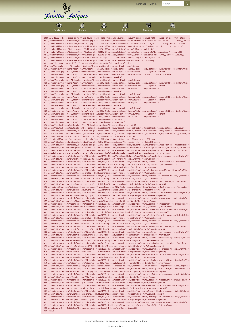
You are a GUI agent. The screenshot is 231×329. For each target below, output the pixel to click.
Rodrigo (143, 321)
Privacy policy (115, 326)
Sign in (153, 3)
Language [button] (141, 3)
